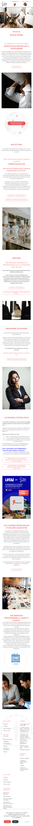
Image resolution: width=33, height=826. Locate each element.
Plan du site (6, 730)
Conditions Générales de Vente (23, 762)
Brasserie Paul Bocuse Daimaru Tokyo (7, 807)
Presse (5, 751)
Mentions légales (24, 758)
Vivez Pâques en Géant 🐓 (24, 724)
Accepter (7, 821)
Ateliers (5, 746)
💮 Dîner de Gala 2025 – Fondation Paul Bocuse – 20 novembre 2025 (24, 729)
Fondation (6, 741)
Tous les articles (7, 739)
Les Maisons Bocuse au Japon (8, 803)
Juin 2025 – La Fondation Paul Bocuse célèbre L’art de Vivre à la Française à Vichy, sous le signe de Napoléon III (25, 738)
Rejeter (15, 821)
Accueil (5, 724)
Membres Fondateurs (6, 749)
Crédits (22, 765)
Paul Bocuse (6, 796)
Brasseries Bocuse (6, 793)
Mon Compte (7, 728)
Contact (5, 726)
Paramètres (27, 821)
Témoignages (7, 743)
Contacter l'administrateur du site (24, 769)
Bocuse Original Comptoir (7, 799)
